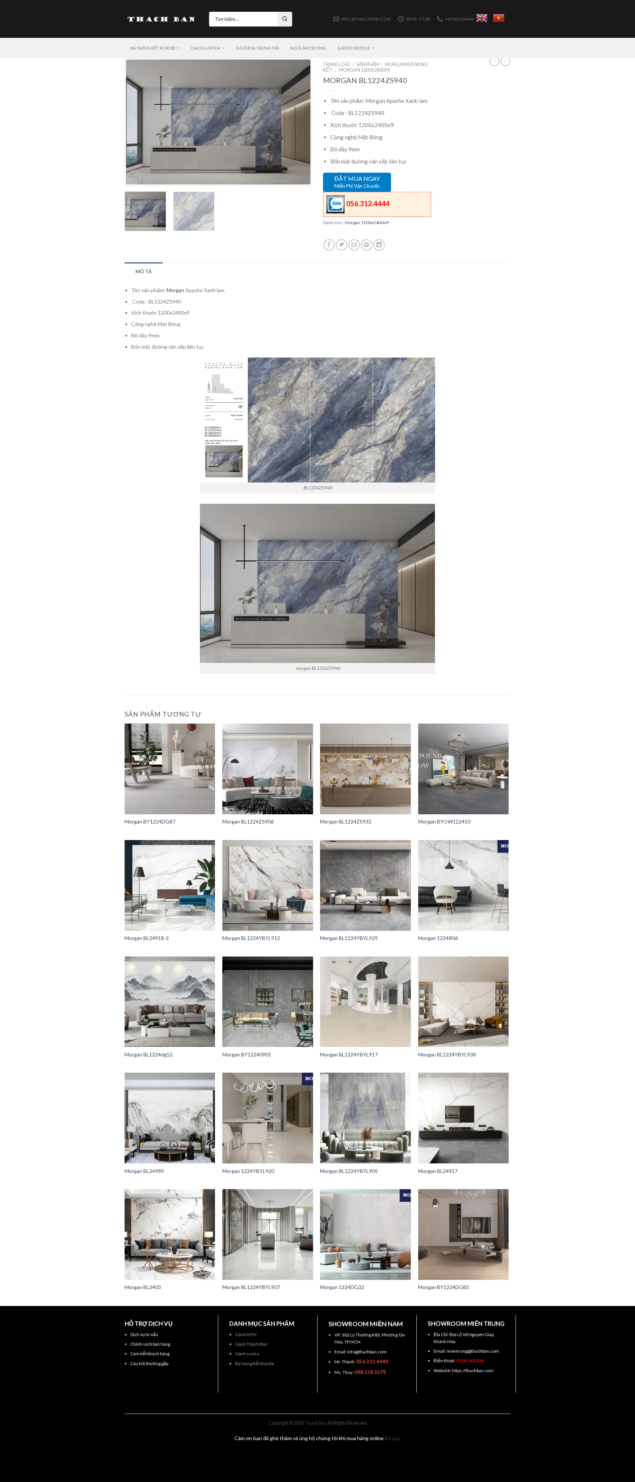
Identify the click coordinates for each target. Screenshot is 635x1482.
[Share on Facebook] (329, 245)
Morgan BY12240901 (246, 1054)
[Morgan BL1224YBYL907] (267, 1234)
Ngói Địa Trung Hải (257, 48)
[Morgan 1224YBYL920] (267, 1118)
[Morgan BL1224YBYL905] (365, 1118)
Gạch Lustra (247, 1353)
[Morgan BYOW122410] (463, 769)
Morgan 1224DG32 (342, 1287)
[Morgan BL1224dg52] (170, 1002)
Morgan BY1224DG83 (443, 1287)
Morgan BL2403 (143, 1287)
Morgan (175, 290)
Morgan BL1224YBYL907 (251, 1287)
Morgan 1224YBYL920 (248, 1171)
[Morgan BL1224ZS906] (267, 769)
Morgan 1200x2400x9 (364, 70)
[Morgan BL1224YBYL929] (365, 885)
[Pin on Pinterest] (366, 245)
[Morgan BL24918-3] (170, 885)
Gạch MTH (245, 1334)
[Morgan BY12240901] (267, 1002)
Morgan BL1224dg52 (149, 1054)
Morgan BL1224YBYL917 (349, 1054)
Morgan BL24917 (438, 1171)
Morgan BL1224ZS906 (248, 821)
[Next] (297, 122)
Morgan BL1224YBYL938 (447, 1054)
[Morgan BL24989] (170, 1118)
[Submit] (284, 19)
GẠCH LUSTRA (205, 48)
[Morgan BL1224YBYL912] (267, 885)
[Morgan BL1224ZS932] (365, 769)
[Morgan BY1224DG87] (170, 769)
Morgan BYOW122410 (444, 821)
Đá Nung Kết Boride (254, 1363)
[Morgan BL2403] (170, 1234)
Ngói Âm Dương (308, 48)
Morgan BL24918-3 (147, 938)
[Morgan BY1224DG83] (463, 1234)
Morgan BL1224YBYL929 (349, 938)
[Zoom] (134, 176)
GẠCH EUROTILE (353, 48)
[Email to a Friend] (354, 245)
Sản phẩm (367, 64)
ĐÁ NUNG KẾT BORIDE (152, 48)
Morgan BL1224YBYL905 (349, 1171)
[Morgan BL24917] (463, 1118)
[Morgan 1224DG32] (365, 1234)
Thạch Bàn (316, 1423)
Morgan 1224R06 (438, 938)
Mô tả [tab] (144, 271)
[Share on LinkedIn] (379, 245)
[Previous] (139, 122)
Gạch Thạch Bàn (251, 1344)
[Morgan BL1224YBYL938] (463, 1002)
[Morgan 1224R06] (463, 885)
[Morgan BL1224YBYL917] (365, 1002)
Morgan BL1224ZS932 (346, 821)
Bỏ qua (393, 1438)
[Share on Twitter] (341, 245)
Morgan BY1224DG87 (150, 821)
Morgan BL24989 (144, 1171)
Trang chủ (336, 64)
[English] (481, 18)
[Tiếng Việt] (498, 18)
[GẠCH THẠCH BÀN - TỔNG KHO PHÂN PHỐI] (161, 19)
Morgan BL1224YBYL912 (251, 938)
